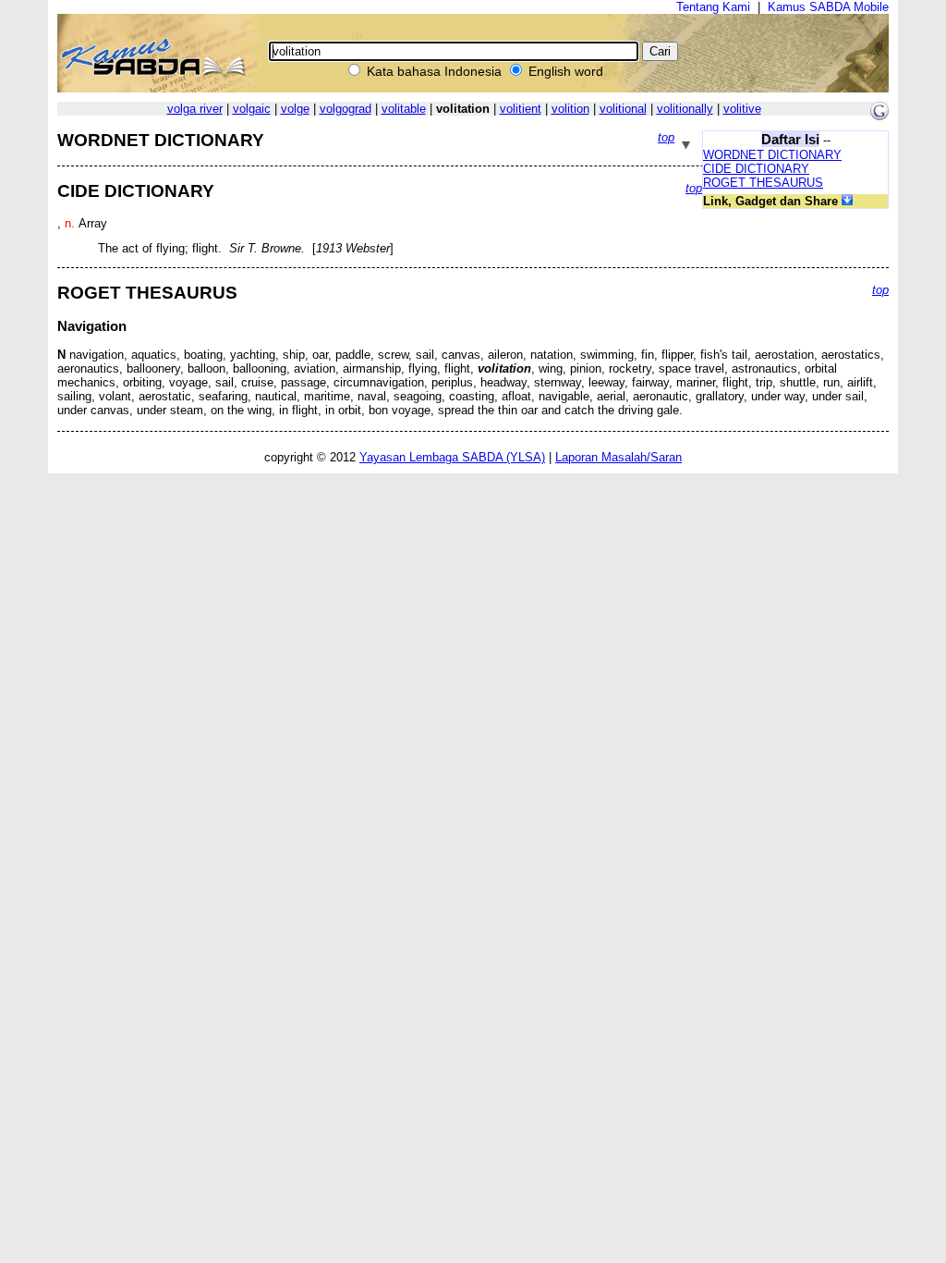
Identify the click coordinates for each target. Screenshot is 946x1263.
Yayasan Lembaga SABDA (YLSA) (452, 457)
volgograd (345, 109)
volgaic (252, 109)
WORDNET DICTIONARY (772, 155)
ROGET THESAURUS (763, 183)
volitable (404, 109)
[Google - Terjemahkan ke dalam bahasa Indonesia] (879, 116)
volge (295, 109)
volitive (742, 109)
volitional (623, 109)
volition (570, 109)
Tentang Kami (713, 7)
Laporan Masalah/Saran (618, 457)
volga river (195, 109)
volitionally (685, 109)
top (666, 137)
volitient (520, 109)
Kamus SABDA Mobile (828, 7)
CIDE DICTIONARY (756, 169)
